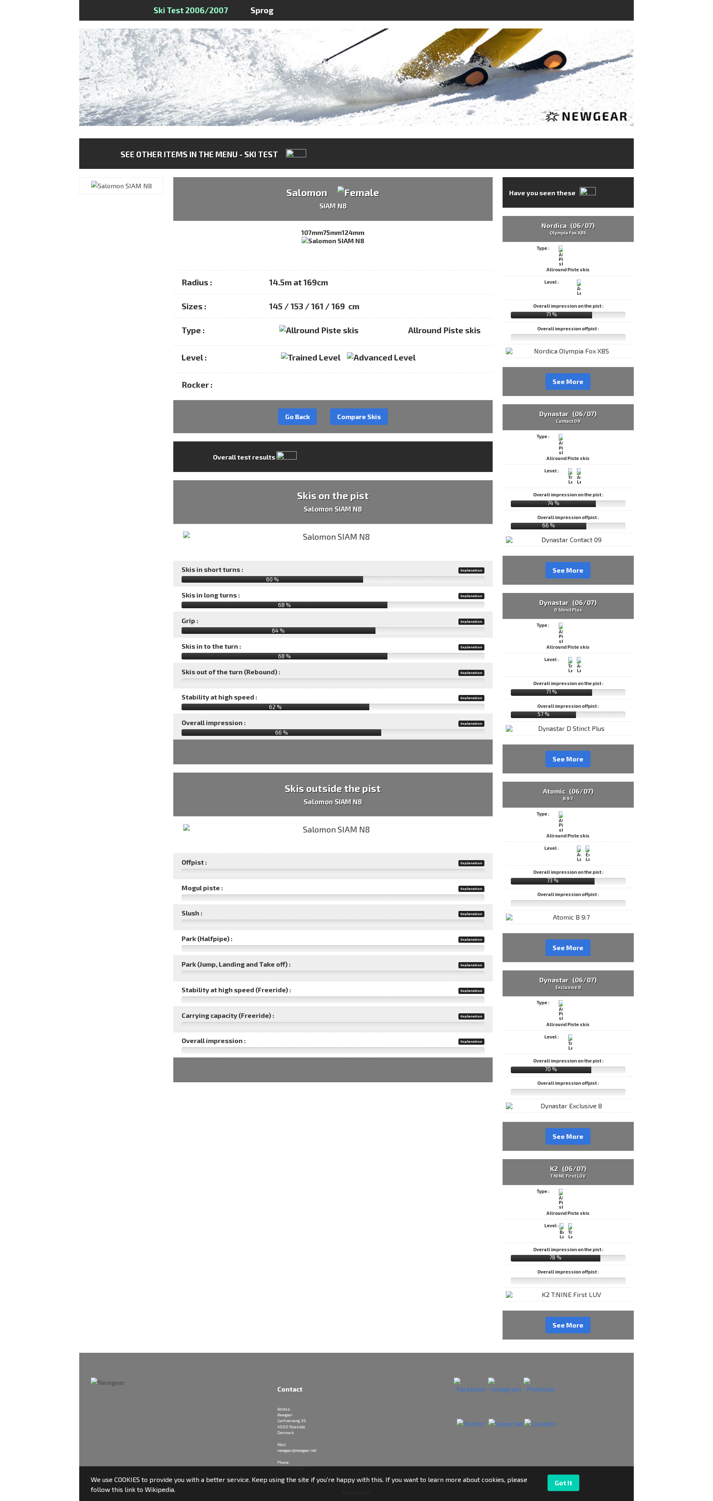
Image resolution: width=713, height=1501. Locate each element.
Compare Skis (359, 416)
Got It (563, 1483)
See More (567, 381)
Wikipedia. (160, 1489)
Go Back (297, 416)
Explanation (471, 570)
